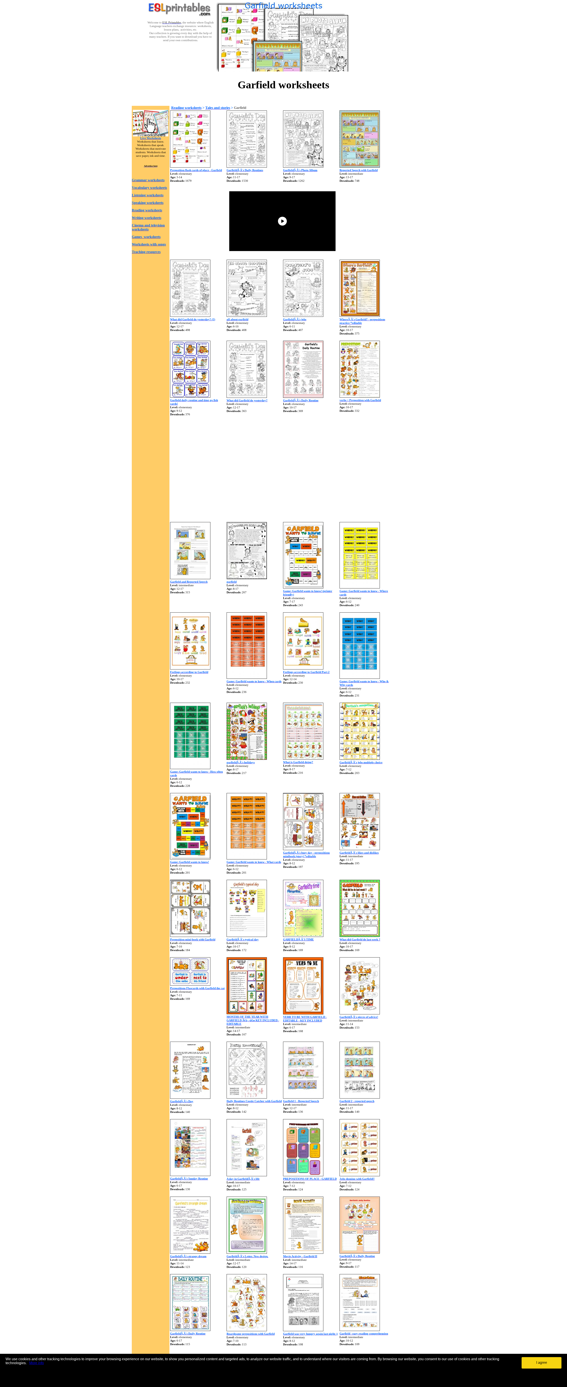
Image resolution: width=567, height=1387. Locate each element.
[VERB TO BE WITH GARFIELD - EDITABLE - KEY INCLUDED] (303, 1013)
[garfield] (247, 578)
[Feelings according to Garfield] (190, 668)
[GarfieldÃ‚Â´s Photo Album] (303, 166)
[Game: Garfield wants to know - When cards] (247, 677)
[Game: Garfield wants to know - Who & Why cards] (360, 677)
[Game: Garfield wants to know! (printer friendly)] (303, 587)
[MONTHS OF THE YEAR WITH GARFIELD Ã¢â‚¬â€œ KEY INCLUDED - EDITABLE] (247, 1013)
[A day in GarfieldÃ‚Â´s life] (247, 1175)
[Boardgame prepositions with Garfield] (247, 1330)
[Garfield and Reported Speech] (190, 578)
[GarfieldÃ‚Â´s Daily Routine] (303, 396)
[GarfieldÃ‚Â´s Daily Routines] (247, 166)
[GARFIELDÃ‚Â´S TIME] (303, 936)
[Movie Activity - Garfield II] (303, 1252)
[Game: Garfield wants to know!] (190, 858)
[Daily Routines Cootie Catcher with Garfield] (247, 1097)
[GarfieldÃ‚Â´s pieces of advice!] (360, 1013)
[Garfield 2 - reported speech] (360, 1097)
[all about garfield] (247, 315)
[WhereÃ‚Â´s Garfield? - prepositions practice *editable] (360, 315)
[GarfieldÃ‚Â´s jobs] (303, 315)
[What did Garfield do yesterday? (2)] (190, 315)
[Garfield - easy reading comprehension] (360, 1330)
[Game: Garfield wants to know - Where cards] (360, 587)
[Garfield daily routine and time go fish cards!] (190, 396)
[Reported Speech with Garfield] (360, 166)
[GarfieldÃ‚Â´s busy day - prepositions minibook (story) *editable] (303, 849)
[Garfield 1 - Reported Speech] (303, 1097)
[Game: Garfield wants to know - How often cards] (190, 768)
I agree (541, 1362)
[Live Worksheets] (150, 135)
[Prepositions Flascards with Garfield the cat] (190, 984)
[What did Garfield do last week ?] (360, 936)
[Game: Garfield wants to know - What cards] (247, 858)
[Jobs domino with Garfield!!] (360, 1175)
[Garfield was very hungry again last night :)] (303, 1330)
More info (36, 1363)
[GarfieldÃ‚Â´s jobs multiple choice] (360, 758)
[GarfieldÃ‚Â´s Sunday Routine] (190, 1175)
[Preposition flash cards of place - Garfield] (190, 166)
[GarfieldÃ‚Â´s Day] (190, 1097)
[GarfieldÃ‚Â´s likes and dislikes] (360, 849)
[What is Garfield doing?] (303, 758)
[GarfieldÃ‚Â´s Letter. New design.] (247, 1252)
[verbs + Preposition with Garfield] (360, 396)
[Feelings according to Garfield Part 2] (303, 668)
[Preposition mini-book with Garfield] (190, 936)
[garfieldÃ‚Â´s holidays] (247, 758)
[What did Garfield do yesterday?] (247, 396)
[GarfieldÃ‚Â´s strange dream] (190, 1252)
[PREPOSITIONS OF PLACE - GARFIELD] (303, 1175)
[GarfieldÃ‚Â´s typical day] (247, 936)
